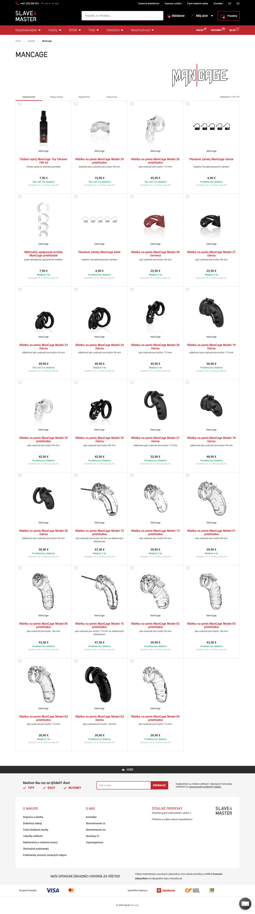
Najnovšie (112, 97)
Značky (31, 41)
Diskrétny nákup (32, 823)
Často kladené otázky (197, 3)
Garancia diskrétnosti (148, 3)
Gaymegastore (94, 842)
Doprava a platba (173, 3)
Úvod (18, 41)
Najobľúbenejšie (26, 30)
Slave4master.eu (96, 829)
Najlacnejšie (56, 97)
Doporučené (28, 97)
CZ (229, 3)
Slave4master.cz (95, 823)
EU (238, 3)
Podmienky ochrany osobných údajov (45, 855)
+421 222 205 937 (29, 3)
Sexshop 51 (92, 836)
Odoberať (159, 785)
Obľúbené (177, 16)
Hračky (52, 30)
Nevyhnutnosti (140, 30)
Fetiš (92, 30)
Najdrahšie (84, 97)
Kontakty (218, 3)
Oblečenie (113, 30)
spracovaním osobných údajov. (205, 786)
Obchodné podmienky (36, 848)
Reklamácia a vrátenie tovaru (40, 842)
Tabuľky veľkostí (33, 836)
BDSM (73, 30)
